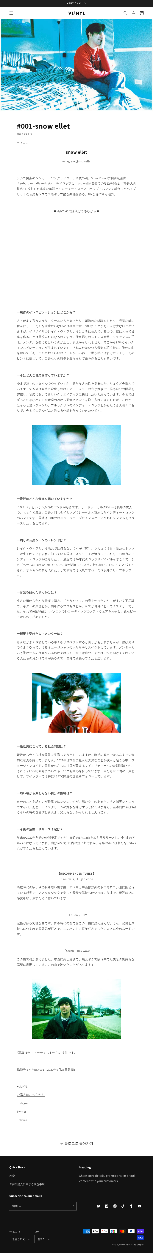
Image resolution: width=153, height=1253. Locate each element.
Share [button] (24, 143)
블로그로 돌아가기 (79, 1143)
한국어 (41, 1239)
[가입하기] (72, 1206)
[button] (11, 13)
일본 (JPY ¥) (18, 1239)
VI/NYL (122, 1244)
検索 (12, 1175)
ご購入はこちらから (31, 1095)
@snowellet (84, 161)
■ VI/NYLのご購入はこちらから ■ (76, 211)
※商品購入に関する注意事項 (27, 1184)
